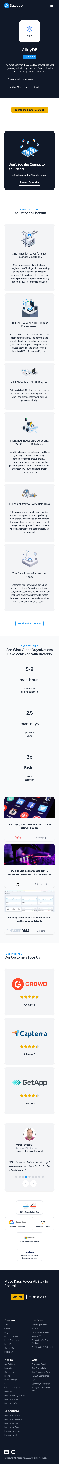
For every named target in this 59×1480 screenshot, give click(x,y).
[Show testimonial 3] (23, 1177)
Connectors (9, 1372)
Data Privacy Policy (39, 1368)
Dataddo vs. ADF (11, 1435)
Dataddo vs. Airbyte (12, 1431)
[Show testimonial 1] (16, 1177)
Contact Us (9, 1348)
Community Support (12, 1336)
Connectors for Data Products (40, 1341)
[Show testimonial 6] (33, 1177)
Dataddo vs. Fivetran (12, 1415)
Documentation (10, 1380)
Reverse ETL (37, 1336)
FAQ (6, 1383)
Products (8, 1368)
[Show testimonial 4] (26, 1177)
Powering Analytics (40, 1324)
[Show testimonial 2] (20, 1177)
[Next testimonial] (33, 1183)
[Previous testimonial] (25, 1183)
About (6, 1324)
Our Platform (9, 1364)
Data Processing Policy (41, 1372)
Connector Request (12, 1387)
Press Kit (8, 1344)
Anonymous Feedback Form (41, 1388)
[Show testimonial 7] (36, 1177)
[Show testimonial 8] (39, 1177)
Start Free (17, 1296)
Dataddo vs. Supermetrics (15, 1419)
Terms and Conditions (41, 1364)
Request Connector (29, 182)
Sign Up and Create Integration (30, 109)
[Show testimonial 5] (29, 1177)
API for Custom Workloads (43, 1347)
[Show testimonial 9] (43, 1177)
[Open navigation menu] (52, 5)
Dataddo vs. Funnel (12, 1427)
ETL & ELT (36, 1328)
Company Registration (41, 1383)
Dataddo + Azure (11, 1399)
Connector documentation (20, 79)
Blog (6, 1332)
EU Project (8, 1352)
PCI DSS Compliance (40, 1376)
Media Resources (11, 1340)
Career (7, 1328)
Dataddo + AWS (10, 1403)
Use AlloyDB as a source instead (23, 87)
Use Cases (37, 1320)
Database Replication (40, 1332)
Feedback (8, 1391)
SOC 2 (34, 1380)
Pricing (7, 1376)
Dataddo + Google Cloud (14, 1395)
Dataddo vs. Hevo (11, 1423)
